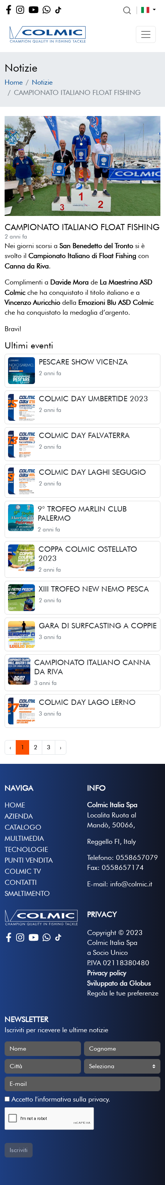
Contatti (21, 882)
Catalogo (23, 827)
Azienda (19, 816)
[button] (146, 34)
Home (14, 82)
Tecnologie (26, 849)
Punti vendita (29, 860)
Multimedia (24, 838)
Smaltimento (27, 893)
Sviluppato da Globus (119, 983)
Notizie (42, 82)
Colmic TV (23, 871)
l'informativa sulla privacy (71, 1099)
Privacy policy (106, 973)
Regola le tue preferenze (122, 993)
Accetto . (60, 1099)
